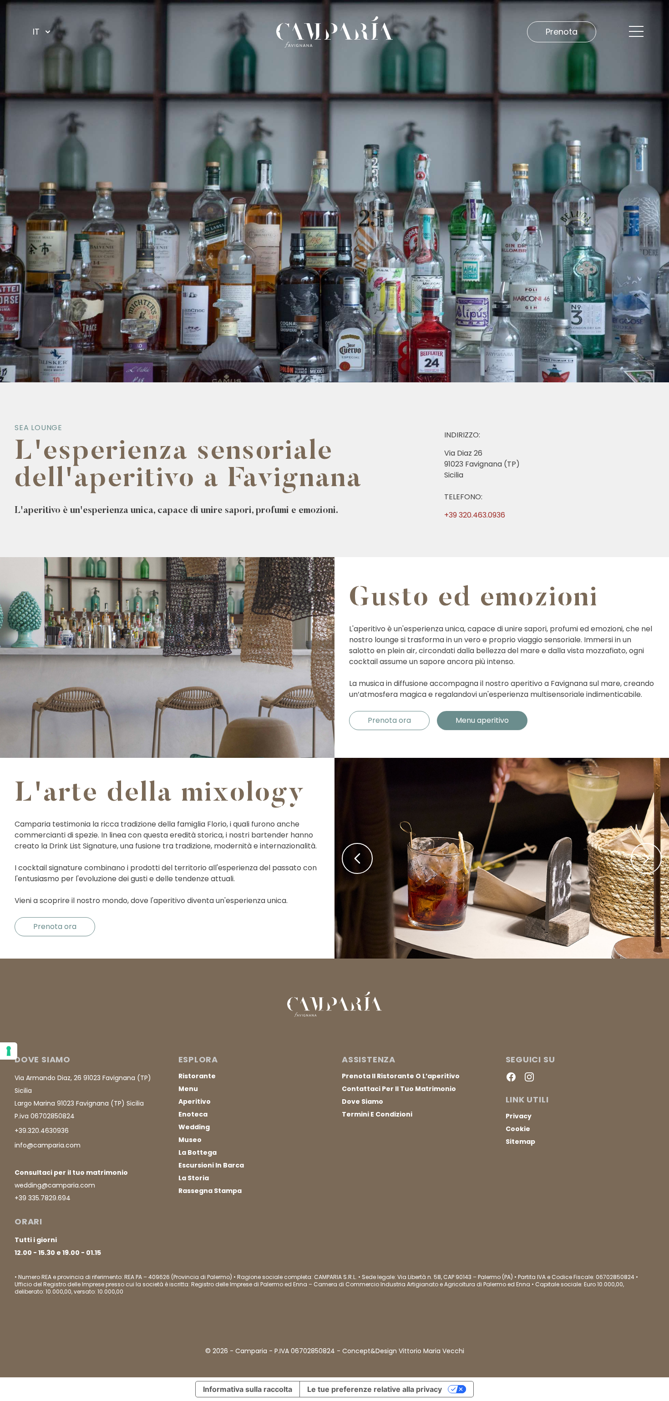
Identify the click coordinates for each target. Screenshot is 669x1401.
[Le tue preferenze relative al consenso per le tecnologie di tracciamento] (8, 1051)
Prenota (562, 31)
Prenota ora (389, 720)
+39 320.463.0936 (474, 515)
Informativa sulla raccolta (247, 1389)
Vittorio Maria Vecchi (431, 1350)
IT (36, 31)
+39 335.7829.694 (43, 1198)
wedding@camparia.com (55, 1185)
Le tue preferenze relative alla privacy (374, 1389)
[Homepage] (334, 31)
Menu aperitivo (482, 720)
